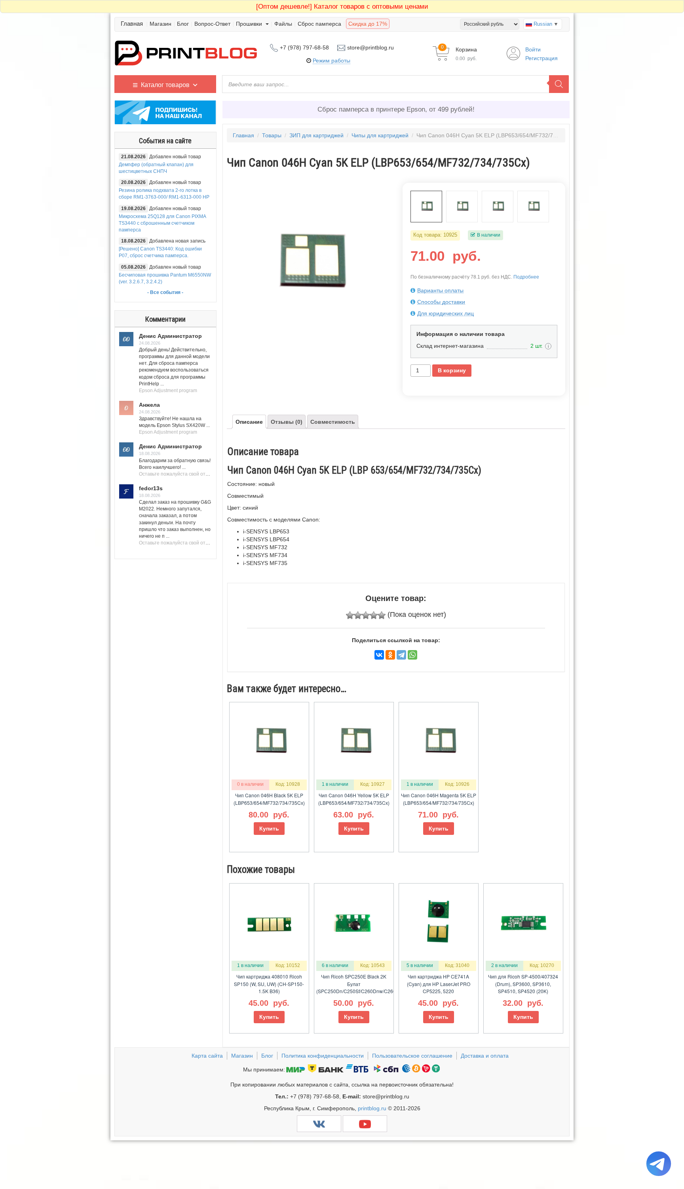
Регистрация (541, 58)
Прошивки (250, 24)
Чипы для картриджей (380, 135)
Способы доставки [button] (441, 302)
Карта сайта (207, 1055)
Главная (132, 23)
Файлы (283, 24)
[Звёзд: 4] (374, 615)
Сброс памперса (319, 24)
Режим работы (331, 60)
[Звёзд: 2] (358, 615)
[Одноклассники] (390, 655)
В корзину (452, 370)
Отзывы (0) (286, 422)
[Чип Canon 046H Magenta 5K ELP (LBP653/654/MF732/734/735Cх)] (462, 206)
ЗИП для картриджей (316, 135)
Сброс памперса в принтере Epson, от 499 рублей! (396, 109)
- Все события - (165, 292)
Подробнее (526, 277)
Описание (249, 422)
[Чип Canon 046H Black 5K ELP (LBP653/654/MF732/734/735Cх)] (533, 206)
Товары (271, 135)
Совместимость (332, 422)
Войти (533, 49)
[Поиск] (559, 84)
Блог (183, 24)
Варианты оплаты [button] (440, 290)
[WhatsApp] (412, 655)
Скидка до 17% (367, 24)
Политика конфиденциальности (322, 1055)
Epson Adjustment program (168, 390)
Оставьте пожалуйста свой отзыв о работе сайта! (195, 474)
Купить (269, 828)
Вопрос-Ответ (212, 24)
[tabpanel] (308, 264)
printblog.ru (372, 1108)
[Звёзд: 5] (382, 615)
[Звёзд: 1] (350, 615)
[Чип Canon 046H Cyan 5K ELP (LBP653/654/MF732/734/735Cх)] (426, 206)
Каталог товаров (165, 85)
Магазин (160, 24)
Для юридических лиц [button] (445, 313)
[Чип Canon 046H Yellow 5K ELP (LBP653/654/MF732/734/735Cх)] (497, 206)
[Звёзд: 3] (366, 615)
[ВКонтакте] (379, 655)
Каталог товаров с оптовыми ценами (342, 6)
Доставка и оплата (485, 1055)
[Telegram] (401, 655)
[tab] (483, 290)
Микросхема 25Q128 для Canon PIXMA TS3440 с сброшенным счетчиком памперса (162, 223)
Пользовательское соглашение (412, 1055)
